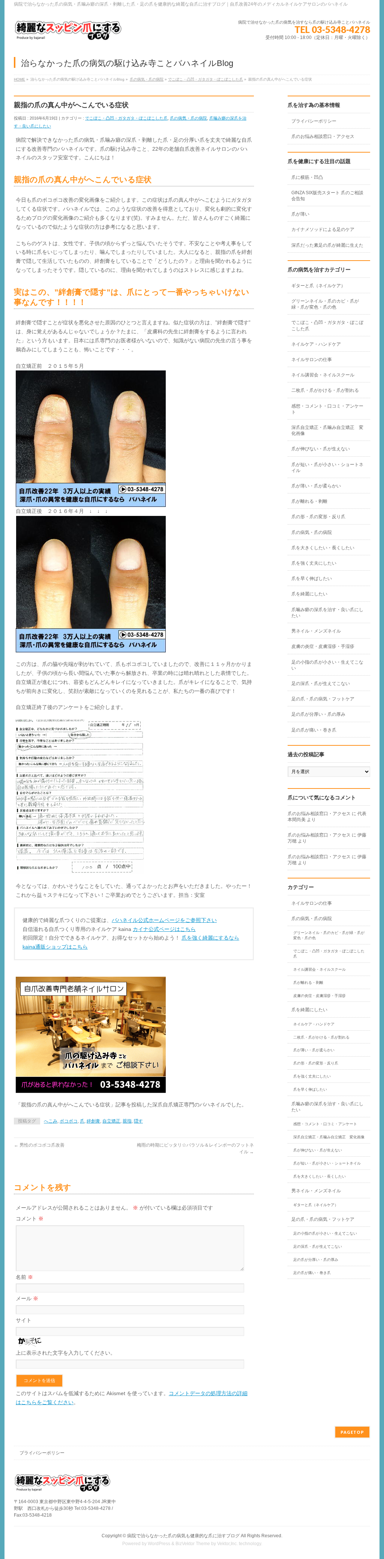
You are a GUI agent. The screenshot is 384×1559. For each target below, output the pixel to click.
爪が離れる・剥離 (309, 501)
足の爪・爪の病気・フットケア (322, 699)
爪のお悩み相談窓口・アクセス (322, 136)
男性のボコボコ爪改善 (39, 1145)
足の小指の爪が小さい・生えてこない (327, 665)
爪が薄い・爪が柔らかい (316, 486)
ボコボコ (69, 1121)
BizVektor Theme (193, 1543)
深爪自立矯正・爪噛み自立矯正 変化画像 (327, 430)
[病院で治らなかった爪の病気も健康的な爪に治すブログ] (68, 33)
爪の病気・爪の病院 (147, 79)
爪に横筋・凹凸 (307, 177)
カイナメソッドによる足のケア (322, 229)
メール (27, 1298)
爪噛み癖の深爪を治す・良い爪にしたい (327, 612)
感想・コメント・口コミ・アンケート (327, 409)
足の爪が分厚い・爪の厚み (318, 714)
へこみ (50, 1121)
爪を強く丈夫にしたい (313, 563)
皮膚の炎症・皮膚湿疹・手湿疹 (322, 646)
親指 (127, 1121)
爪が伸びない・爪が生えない (320, 448)
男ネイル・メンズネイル (316, 631)
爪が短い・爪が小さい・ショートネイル (327, 467)
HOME (19, 79)
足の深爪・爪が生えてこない (320, 683)
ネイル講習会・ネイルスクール (322, 375)
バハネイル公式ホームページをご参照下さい (164, 920)
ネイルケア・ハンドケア (316, 344)
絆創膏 (93, 1121)
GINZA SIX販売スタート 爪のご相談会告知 (327, 195)
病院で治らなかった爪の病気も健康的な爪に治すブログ (183, 1535)
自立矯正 (111, 1121)
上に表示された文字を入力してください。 (66, 1353)
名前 (24, 1277)
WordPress (159, 1543)
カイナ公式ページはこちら (164, 929)
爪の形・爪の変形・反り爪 (318, 516)
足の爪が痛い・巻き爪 (313, 730)
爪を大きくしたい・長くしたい (322, 547)
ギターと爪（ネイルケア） (318, 285)
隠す (138, 1121)
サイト (24, 1320)
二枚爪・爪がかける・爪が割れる (325, 390)
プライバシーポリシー (313, 121)
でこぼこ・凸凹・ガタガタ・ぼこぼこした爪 (205, 79)
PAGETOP (352, 1432)
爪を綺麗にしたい (309, 594)
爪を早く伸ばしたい (311, 578)
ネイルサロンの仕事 (311, 359)
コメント (30, 1219)
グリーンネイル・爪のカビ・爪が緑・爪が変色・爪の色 (325, 304)
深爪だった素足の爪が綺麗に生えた (327, 245)
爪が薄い (300, 214)
